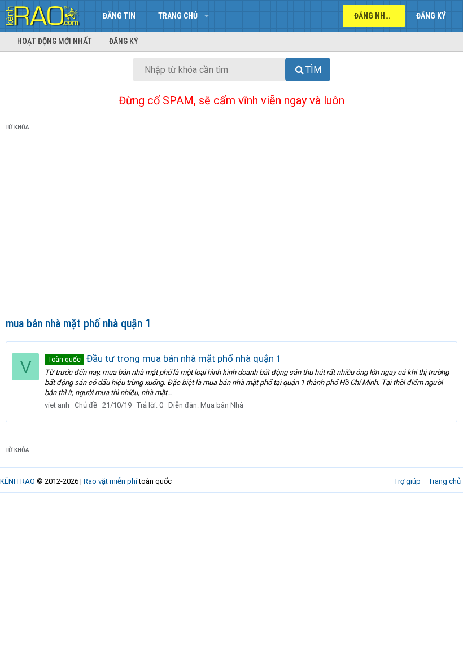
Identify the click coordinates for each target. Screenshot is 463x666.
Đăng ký (123, 41)
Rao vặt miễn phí (110, 481)
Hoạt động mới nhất (54, 41)
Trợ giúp (407, 481)
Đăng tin (119, 15)
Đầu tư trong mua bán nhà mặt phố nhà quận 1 (165, 358)
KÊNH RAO (17, 481)
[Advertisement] (231, 226)
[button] (206, 16)
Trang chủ (178, 15)
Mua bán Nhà (221, 405)
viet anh (57, 405)
